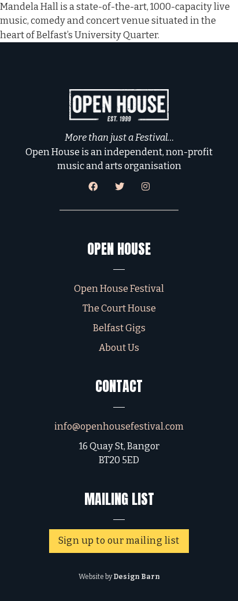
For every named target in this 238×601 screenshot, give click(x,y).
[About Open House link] (119, 105)
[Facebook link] (93, 186)
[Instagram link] (145, 186)
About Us (119, 347)
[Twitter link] (119, 186)
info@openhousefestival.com (119, 426)
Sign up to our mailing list (119, 540)
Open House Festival (119, 288)
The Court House (119, 308)
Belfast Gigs (119, 328)
